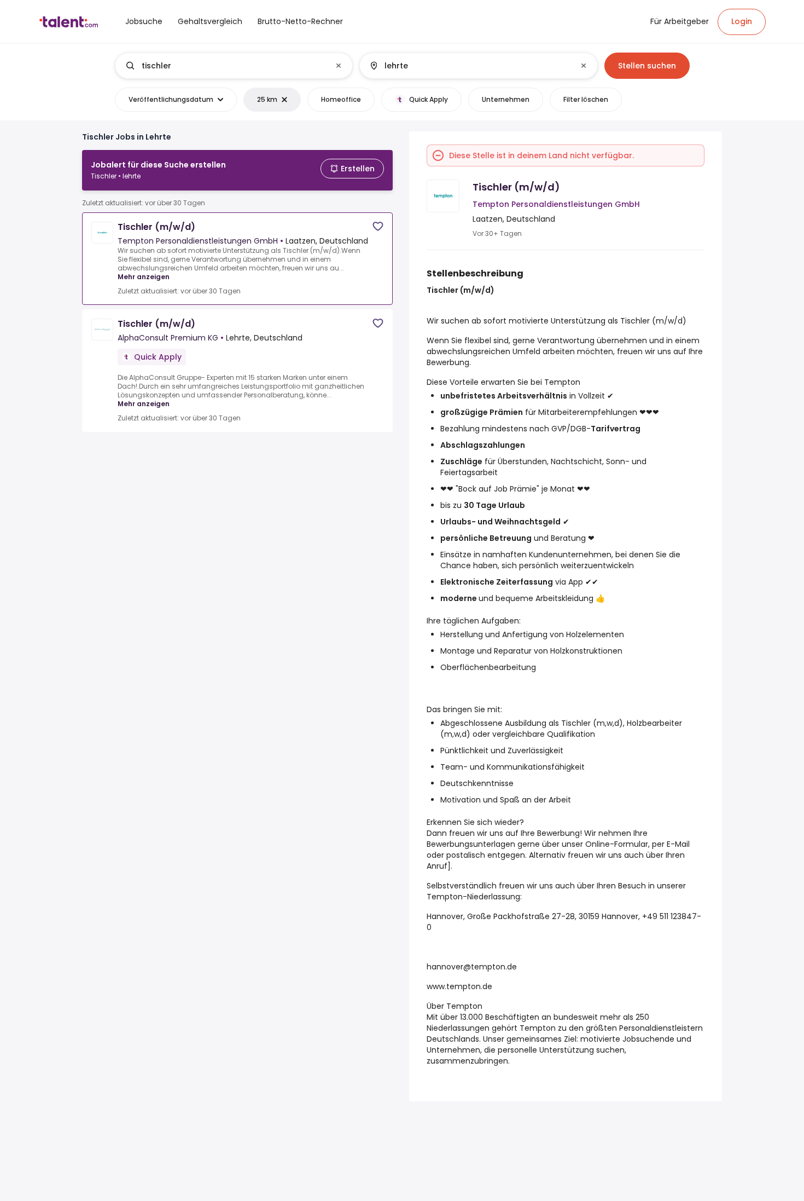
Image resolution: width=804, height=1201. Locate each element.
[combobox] (233, 66)
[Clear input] (338, 66)
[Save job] (377, 226)
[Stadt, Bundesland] (469, 66)
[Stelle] (224, 66)
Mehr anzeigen (144, 276)
